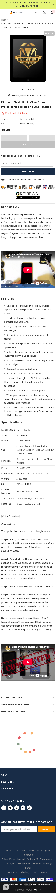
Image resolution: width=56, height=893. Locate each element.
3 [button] (28, 89)
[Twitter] (10, 807)
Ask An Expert (40, 95)
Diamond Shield (26, 119)
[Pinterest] (23, 807)
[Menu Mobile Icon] (3, 12)
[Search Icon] (36, 12)
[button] (14, 138)
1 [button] (23, 89)
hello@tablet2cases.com (35, 872)
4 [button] (30, 89)
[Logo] (16, 12)
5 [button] (33, 89)
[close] (53, 4)
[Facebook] (3, 807)
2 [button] (25, 89)
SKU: (3, 123)
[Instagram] (16, 807)
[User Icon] (44, 12)
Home (4, 19)
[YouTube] (29, 807)
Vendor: (5, 119)
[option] (28, 58)
